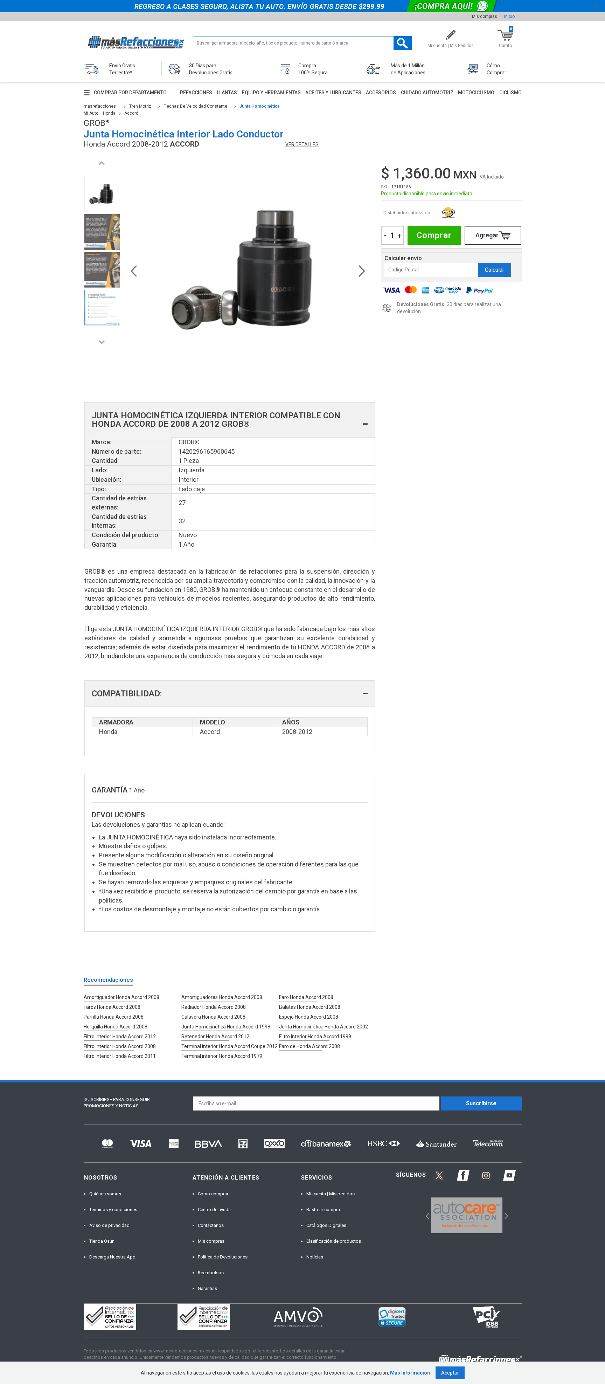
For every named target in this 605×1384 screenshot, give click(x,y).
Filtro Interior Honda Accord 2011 (120, 1056)
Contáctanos (211, 1225)
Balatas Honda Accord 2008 (309, 1007)
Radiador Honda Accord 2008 (213, 1007)
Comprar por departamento (130, 92)
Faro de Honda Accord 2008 (309, 1046)
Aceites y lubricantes (333, 92)
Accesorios (381, 92)
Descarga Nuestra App (112, 1257)
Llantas (227, 92)
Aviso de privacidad (109, 1225)
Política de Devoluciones (223, 1257)
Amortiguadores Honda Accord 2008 (221, 997)
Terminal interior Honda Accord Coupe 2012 (229, 1046)
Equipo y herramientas (271, 92)
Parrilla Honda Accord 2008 (114, 1017)
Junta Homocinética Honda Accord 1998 (225, 1026)
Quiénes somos (105, 1193)
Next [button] (102, 342)
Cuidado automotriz (427, 92)
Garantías (207, 1288)
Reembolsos (211, 1272)
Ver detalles (302, 144)
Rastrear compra (323, 1209)
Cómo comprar (213, 1193)
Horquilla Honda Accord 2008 (115, 1026)
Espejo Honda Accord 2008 (308, 1017)
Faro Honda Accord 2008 (306, 997)
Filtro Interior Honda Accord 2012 (120, 1036)
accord (131, 113)
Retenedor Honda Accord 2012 (215, 1036)
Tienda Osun (101, 1241)
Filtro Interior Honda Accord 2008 (120, 1046)
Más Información (410, 1373)
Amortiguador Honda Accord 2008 (121, 997)
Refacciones (196, 92)
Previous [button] (102, 162)
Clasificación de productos (333, 1241)
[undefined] (247, 270)
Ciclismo (510, 92)
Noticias (314, 1257)
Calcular (494, 269)
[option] (102, 194)
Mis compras (484, 16)
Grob (448, 213)
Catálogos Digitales (326, 1225)
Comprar (434, 235)
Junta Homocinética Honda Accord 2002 (323, 1026)
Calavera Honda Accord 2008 (213, 1017)
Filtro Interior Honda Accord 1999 (315, 1036)
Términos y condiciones (113, 1209)
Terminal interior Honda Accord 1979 (221, 1056)
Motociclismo (476, 92)
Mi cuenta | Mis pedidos (330, 1193)
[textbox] (302, 43)
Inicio (509, 16)
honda (109, 113)
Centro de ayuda (214, 1209)
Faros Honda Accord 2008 (112, 1007)
